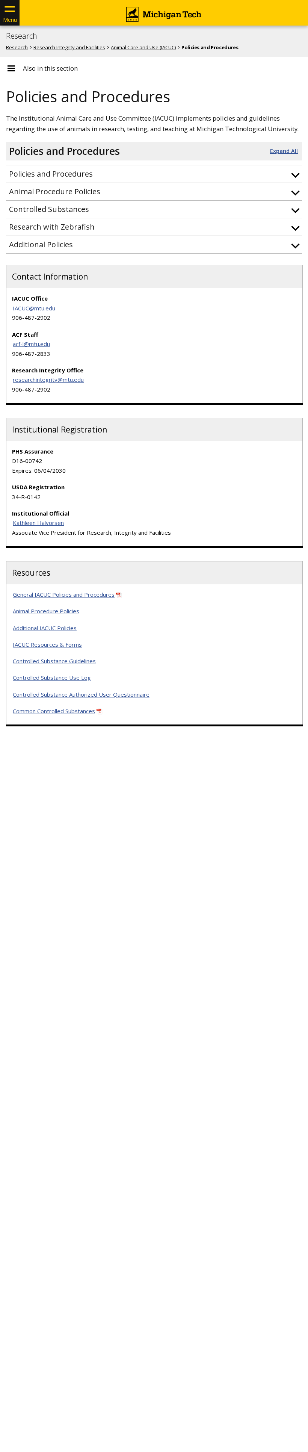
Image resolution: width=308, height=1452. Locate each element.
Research (21, 36)
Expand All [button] (284, 150)
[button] (154, 174)
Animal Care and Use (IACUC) (143, 47)
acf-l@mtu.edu (31, 344)
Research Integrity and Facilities (69, 47)
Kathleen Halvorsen (38, 522)
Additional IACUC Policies (45, 628)
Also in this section (50, 68)
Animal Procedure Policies (46, 611)
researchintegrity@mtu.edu (48, 379)
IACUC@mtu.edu (34, 308)
